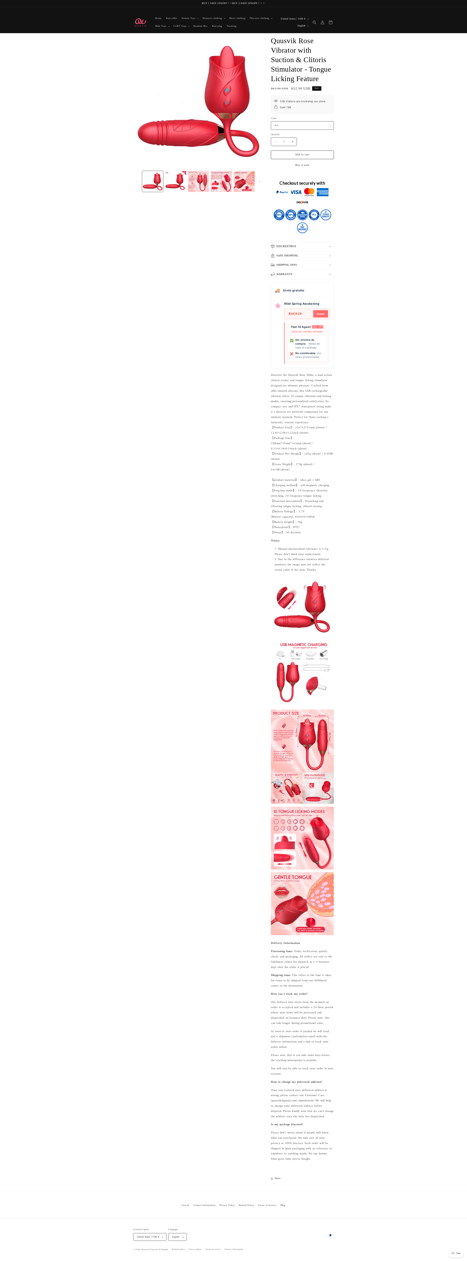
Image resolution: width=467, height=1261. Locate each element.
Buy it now (302, 165)
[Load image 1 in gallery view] (152, 181)
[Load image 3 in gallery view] (198, 181)
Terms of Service (267, 1205)
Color (274, 118)
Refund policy (178, 1249)
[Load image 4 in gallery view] (221, 181)
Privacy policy (195, 1249)
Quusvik (145, 1249)
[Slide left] (137, 182)
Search (185, 1205)
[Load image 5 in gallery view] (244, 181)
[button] (190, 18)
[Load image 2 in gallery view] (175, 181)
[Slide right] (260, 182)
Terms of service (213, 1249)
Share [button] (278, 1178)
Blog (282, 1205)
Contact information (234, 1249)
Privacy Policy (227, 1205)
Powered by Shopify (159, 1249)
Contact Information (204, 1205)
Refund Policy (246, 1205)
